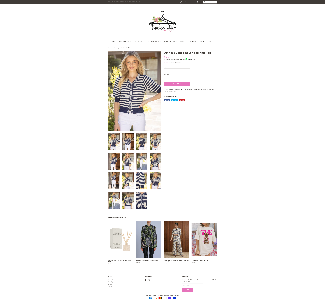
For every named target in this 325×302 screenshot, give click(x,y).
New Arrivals (125, 41)
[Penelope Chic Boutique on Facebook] (146, 280)
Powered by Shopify (174, 295)
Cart (200, 2)
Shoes (202, 41)
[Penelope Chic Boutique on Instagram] (149, 280)
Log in (180, 2)
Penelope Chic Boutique (162, 295)
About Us (110, 279)
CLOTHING (138, 41)
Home (192, 41)
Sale (211, 41)
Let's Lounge (154, 41)
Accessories (170, 41)
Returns (110, 284)
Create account (189, 2)
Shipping (166, 63)
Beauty (183, 41)
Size (165, 67)
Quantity (166, 74)
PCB (113, 41)
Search (110, 286)
